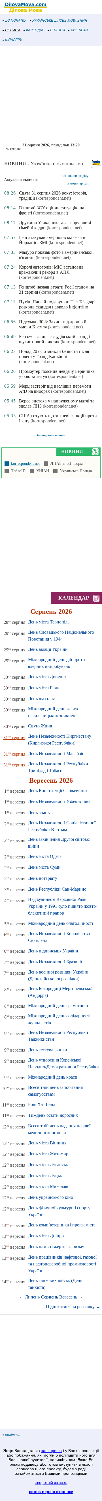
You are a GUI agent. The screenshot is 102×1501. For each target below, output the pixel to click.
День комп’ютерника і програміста (61, 1224)
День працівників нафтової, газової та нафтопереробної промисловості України (62, 1264)
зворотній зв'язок (51, 1482)
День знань (39, 812)
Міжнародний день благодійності (60, 923)
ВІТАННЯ (57, 30)
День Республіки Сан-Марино (57, 889)
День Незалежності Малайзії (55, 753)
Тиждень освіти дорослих (53, 1115)
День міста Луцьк (45, 1175)
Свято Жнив (40, 725)
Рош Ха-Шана (41, 1104)
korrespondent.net (24, 463)
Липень (32, 1297)
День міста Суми (44, 867)
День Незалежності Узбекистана (59, 801)
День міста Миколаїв (48, 1186)
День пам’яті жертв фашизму (56, 1246)
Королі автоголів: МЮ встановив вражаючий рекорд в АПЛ (51, 270)
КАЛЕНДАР (35, 30)
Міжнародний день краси (52, 1077)
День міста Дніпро (46, 1235)
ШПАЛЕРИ (13, 40)
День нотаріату (42, 878)
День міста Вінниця (47, 1142)
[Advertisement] (51, 94)
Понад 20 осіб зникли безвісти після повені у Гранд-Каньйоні (54, 354)
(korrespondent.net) (53, 198)
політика (12, 1435)
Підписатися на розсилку (73, 1306)
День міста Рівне (44, 687)
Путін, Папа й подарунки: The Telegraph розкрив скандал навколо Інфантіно (58, 304)
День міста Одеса (44, 856)
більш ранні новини (51, 435)
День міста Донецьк (47, 676)
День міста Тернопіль (48, 621)
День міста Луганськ (48, 1164)
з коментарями (77, 183)
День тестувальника (47, 1049)
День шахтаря (41, 698)
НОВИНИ (12, 30)
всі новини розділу (75, 176)
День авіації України (48, 649)
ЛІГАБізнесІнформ (65, 463)
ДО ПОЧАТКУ (15, 21)
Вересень (68, 1297)
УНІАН (41, 471)
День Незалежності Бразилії (55, 961)
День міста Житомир (48, 1153)
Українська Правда (75, 471)
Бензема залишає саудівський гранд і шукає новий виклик (54, 339)
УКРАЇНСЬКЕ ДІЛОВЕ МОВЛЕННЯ (59, 21)
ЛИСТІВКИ (79, 30)
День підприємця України (53, 950)
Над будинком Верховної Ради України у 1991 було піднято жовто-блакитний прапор (62, 906)
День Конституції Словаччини (57, 790)
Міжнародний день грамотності (59, 1005)
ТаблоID (17, 471)
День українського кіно (50, 1197)
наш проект (51, 1450)
